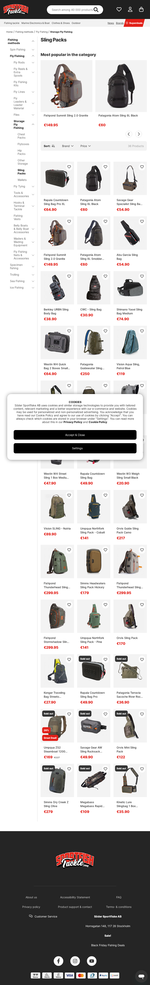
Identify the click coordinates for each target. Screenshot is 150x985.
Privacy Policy (72, 422)
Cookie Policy (98, 422)
